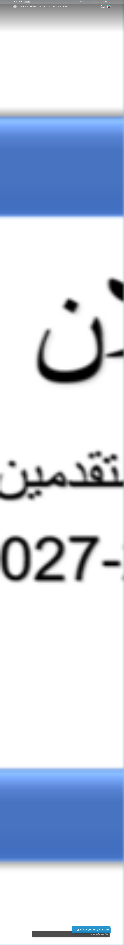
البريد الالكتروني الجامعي (101, 1)
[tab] (64, 942)
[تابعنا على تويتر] (19, 2)
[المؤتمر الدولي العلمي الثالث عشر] (62, 472)
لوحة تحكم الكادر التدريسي (88, 1)
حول (110, 1)
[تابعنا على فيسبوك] (22, 2)
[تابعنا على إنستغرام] (17, 2)
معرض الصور (78, 1)
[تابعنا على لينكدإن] (14, 2)
